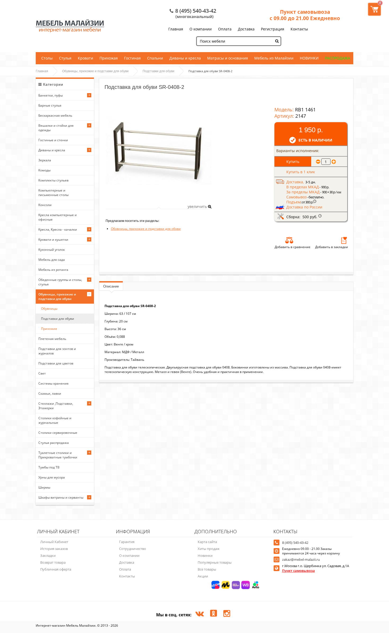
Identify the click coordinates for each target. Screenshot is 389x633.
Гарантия (126, 541)
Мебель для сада (51, 259)
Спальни (155, 58)
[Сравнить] (289, 240)
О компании (200, 28)
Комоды (44, 170)
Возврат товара (53, 562)
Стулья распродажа (53, 442)
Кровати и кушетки (53, 239)
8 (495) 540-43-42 (195, 10)
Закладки (48, 555)
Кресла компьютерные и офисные (57, 217)
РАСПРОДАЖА (337, 58)
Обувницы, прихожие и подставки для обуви (95, 71)
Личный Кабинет (54, 541)
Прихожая (108, 58)
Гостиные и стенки (53, 140)
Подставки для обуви (158, 71)
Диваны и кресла (185, 58)
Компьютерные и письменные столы (53, 192)
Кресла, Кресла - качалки (57, 229)
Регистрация (272, 28)
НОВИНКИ (309, 58)
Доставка (246, 28)
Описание (111, 286)
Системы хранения (53, 383)
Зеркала (44, 160)
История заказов (54, 548)
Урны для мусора (51, 477)
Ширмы (44, 487)
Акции (203, 576)
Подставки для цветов (55, 363)
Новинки (205, 555)
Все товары (207, 569)
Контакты (299, 28)
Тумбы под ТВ (49, 467)
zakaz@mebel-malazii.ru (301, 559)
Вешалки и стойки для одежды (56, 127)
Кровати (85, 58)
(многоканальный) (194, 16)
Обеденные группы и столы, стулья (60, 281)
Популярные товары (215, 562)
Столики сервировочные (57, 432)
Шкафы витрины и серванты (60, 497)
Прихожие (49, 328)
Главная (175, 28)
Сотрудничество (132, 548)
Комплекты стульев (53, 180)
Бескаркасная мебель (55, 115)
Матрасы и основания (227, 58)
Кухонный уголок (51, 249)
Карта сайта (207, 541)
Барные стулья (49, 105)
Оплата (225, 28)
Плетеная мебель (52, 338)
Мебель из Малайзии (273, 58)
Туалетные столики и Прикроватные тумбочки (57, 454)
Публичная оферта (55, 569)
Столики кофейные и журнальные (54, 420)
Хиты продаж (209, 548)
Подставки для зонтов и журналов (57, 351)
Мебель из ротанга (53, 269)
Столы (47, 58)
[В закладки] (344, 240)
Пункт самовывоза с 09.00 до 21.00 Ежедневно (305, 15)
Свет (42, 373)
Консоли (45, 205)
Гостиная (132, 58)
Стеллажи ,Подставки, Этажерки (55, 405)
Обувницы (49, 308)
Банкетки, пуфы (50, 95)
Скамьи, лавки (49, 393)
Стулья (65, 58)
